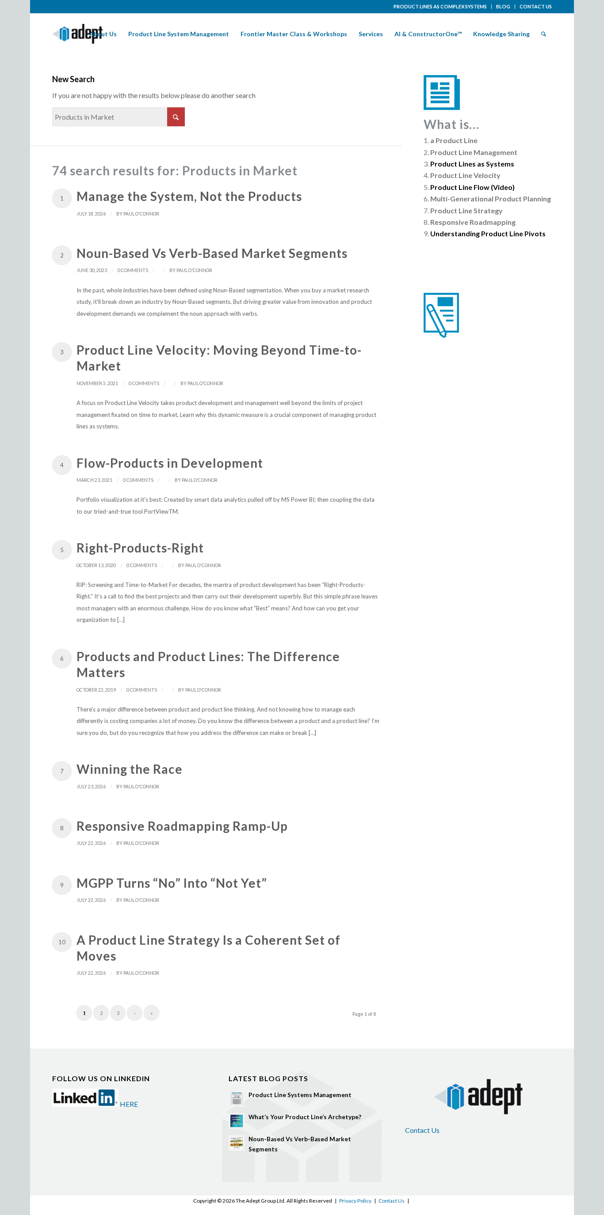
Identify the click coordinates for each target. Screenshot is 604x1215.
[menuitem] (440, 6)
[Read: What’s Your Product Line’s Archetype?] (237, 1121)
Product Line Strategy (466, 210)
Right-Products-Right (140, 547)
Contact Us (422, 1130)
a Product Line (454, 140)
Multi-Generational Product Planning (490, 198)
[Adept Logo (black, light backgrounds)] (77, 34)
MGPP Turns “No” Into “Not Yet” (171, 882)
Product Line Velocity (465, 175)
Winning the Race (129, 768)
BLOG (503, 6)
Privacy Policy (355, 1200)
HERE (129, 1104)
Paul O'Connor (141, 213)
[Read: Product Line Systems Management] (237, 1099)
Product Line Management (473, 152)
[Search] (543, 34)
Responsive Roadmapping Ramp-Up (182, 825)
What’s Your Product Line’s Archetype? (304, 1116)
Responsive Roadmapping (473, 222)
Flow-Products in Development (169, 462)
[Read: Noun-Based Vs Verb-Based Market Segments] (237, 1143)
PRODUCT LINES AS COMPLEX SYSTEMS (440, 6)
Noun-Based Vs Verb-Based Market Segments (212, 253)
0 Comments (133, 270)
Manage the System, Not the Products (189, 196)
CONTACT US (536, 6)
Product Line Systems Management (300, 1094)
